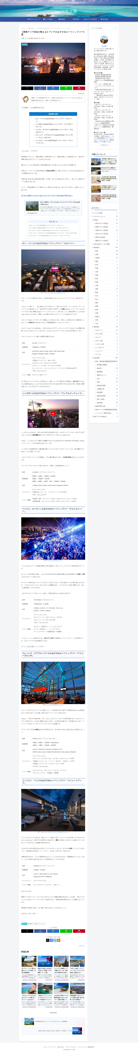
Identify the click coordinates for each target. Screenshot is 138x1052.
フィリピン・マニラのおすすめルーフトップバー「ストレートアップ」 (50, 235)
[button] (116, 28)
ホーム (45, 1047)
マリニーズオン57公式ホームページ (54, 704)
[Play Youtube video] (53, 413)
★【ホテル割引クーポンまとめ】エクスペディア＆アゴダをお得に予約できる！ (47, 195)
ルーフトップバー (41, 923)
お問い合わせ (105, 136)
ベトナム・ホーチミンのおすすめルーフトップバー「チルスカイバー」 (50, 230)
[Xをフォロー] (47, 940)
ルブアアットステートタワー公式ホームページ (55, 292)
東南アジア (32, 923)
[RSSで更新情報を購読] (58, 940)
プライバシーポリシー (71, 1047)
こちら (41, 371)
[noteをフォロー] (55, 940)
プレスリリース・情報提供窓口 (86, 1047)
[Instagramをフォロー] (51, 940)
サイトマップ (52, 1047)
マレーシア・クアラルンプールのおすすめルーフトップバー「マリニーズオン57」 (54, 233)
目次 (50, 221)
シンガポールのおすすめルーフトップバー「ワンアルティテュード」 (50, 228)
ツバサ (104, 46)
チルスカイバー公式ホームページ (55, 560)
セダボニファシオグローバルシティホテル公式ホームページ (55, 832)
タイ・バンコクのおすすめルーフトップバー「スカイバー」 (47, 225)
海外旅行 (25, 923)
